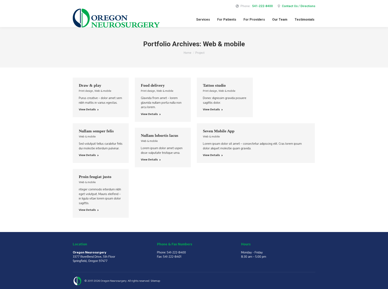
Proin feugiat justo (95, 176)
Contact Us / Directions (298, 6)
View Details (87, 109)
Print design (86, 90)
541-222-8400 (262, 6)
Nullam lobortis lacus (159, 135)
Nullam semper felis (96, 131)
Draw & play (90, 85)
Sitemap (155, 280)
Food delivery (153, 85)
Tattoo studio (214, 85)
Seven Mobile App (218, 131)
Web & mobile (102, 90)
